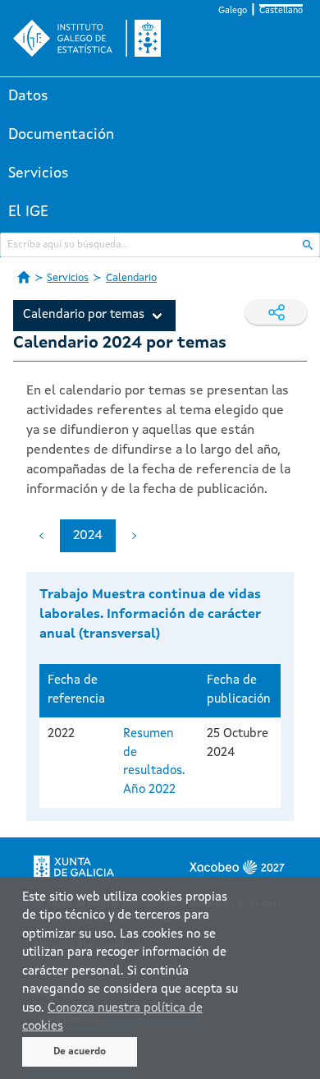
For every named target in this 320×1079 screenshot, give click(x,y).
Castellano (281, 11)
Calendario (131, 278)
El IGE (28, 212)
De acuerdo (79, 1052)
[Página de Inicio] (23, 277)
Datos (28, 96)
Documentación (61, 134)
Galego (232, 11)
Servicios (38, 173)
